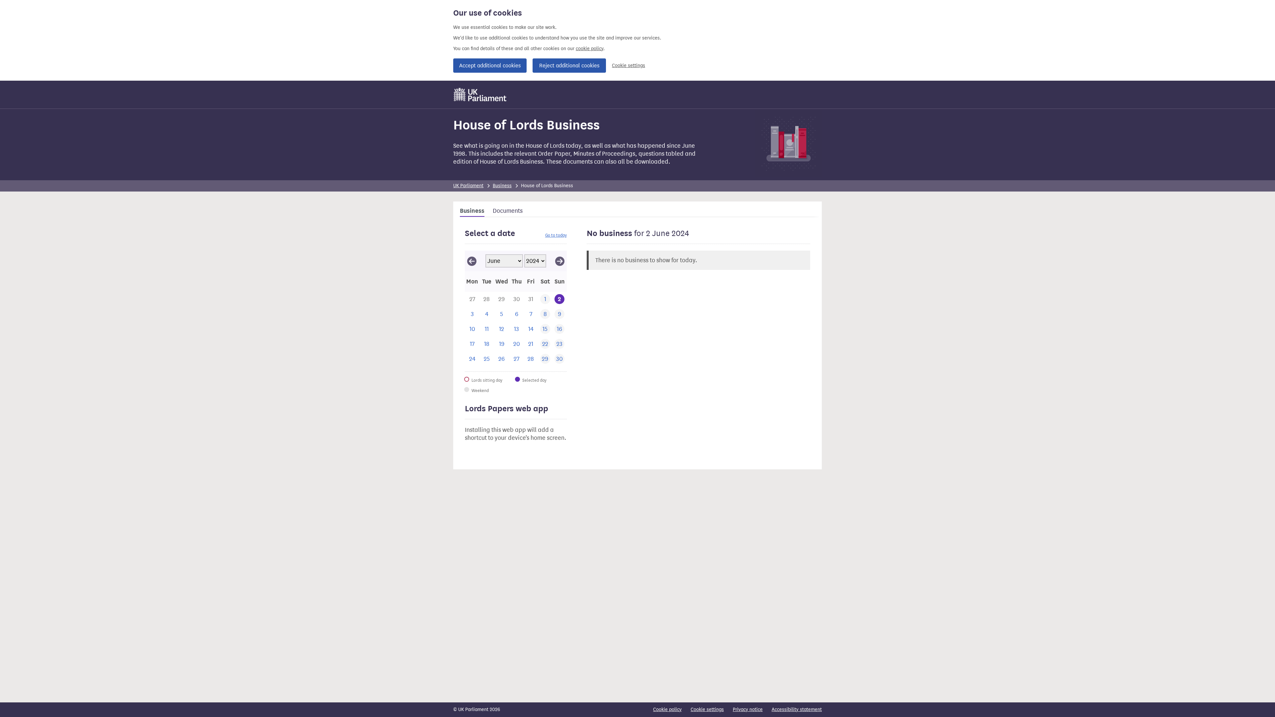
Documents (508, 210)
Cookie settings (628, 65)
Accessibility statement (797, 709)
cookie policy (589, 48)
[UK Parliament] (480, 94)
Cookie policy (667, 709)
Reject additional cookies (569, 65)
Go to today (556, 235)
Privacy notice (748, 709)
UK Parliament (468, 186)
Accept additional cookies (490, 65)
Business (502, 186)
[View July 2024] (559, 261)
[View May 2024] (471, 261)
